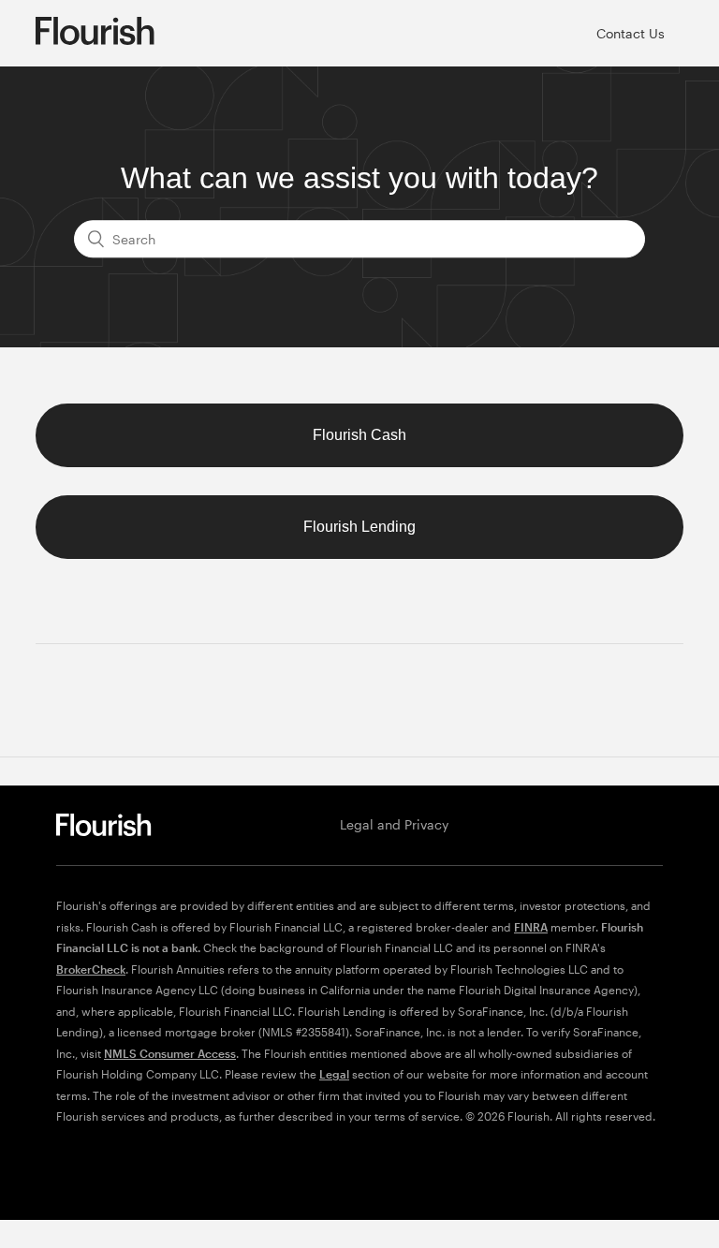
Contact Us (630, 33)
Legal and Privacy (394, 824)
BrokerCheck (90, 969)
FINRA (531, 926)
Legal (334, 1073)
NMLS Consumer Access (170, 1053)
